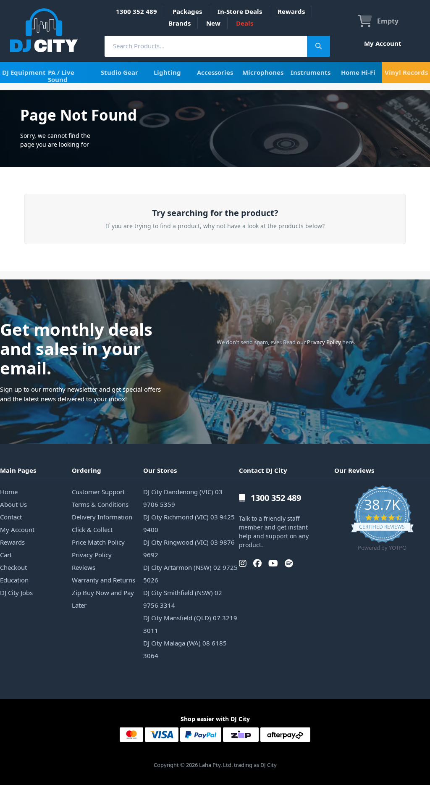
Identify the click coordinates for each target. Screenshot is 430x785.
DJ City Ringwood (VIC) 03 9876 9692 (189, 548)
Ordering (86, 470)
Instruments (310, 72)
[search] (206, 46)
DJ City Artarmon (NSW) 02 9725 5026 (190, 573)
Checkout (13, 567)
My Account (382, 43)
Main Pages (18, 470)
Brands (179, 23)
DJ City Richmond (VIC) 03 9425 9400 (189, 523)
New (213, 23)
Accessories (215, 72)
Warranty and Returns (103, 580)
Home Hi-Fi (358, 72)
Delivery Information (102, 517)
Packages (187, 11)
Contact (11, 517)
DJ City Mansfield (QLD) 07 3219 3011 (190, 624)
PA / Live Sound (61, 76)
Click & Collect (92, 529)
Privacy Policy (324, 342)
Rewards (291, 11)
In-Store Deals (240, 11)
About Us (13, 504)
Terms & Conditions (100, 504)
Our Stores (160, 470)
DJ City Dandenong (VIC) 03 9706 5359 (183, 497)
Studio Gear (119, 72)
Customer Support (98, 491)
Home (9, 491)
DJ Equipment (24, 72)
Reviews (83, 567)
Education (14, 580)
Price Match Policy (98, 542)
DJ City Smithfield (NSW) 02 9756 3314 (182, 598)
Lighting (167, 72)
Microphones (262, 72)
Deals (244, 23)
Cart (6, 555)
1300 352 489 (136, 11)
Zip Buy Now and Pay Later (103, 598)
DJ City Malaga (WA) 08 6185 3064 (185, 649)
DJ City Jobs (16, 592)
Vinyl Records (406, 72)
